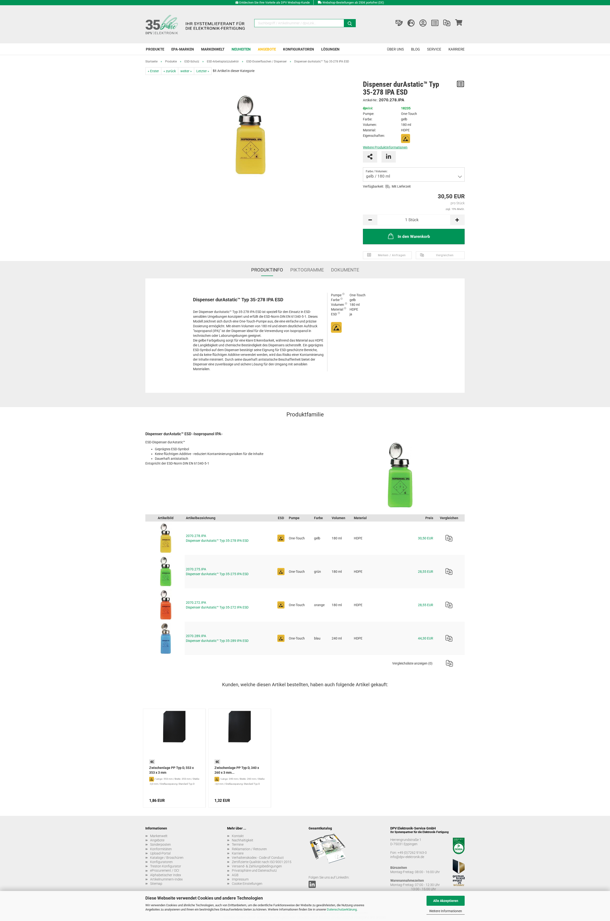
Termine (238, 844)
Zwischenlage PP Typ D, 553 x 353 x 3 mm (171, 770)
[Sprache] (411, 23)
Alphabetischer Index (165, 875)
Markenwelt (212, 49)
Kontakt (238, 836)
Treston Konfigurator (165, 866)
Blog (415, 49)
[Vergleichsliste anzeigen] (447, 23)
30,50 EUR (425, 538)
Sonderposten (160, 844)
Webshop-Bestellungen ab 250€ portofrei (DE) (353, 2)
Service (434, 49)
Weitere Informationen (445, 911)
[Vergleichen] (449, 538)
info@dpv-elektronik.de (407, 857)
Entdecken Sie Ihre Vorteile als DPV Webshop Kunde (274, 2)
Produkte (155, 49)
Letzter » (202, 71)
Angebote (267, 49)
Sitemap (156, 883)
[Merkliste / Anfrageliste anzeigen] (435, 23)
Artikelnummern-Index (166, 879)
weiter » (186, 71)
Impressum (240, 879)
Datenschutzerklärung (342, 909)
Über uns (395, 49)
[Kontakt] (399, 23)
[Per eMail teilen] (370, 157)
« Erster (153, 71)
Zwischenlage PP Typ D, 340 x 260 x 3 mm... (236, 770)
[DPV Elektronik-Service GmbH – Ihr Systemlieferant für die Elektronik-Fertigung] (195, 24)
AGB (235, 875)
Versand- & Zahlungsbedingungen (257, 866)
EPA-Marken (182, 49)
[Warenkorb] (459, 23)
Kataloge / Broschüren (166, 858)
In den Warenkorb (414, 236)
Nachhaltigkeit (242, 840)
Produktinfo (267, 270)
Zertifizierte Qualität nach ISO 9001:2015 (261, 862)
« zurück (169, 71)
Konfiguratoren (298, 49)
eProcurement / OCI (164, 870)
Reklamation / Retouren (249, 849)
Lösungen (330, 49)
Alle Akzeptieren (445, 901)
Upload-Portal (160, 853)
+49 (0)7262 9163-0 (412, 852)
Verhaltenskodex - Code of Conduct (258, 858)
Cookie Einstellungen (247, 883)
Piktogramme (307, 270)
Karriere (456, 49)
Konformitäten (161, 849)
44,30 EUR (425, 638)
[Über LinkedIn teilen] (388, 157)
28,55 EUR (425, 571)
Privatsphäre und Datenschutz (254, 870)
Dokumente (345, 270)
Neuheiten (241, 49)
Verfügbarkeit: (373, 186)
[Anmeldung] (423, 23)
